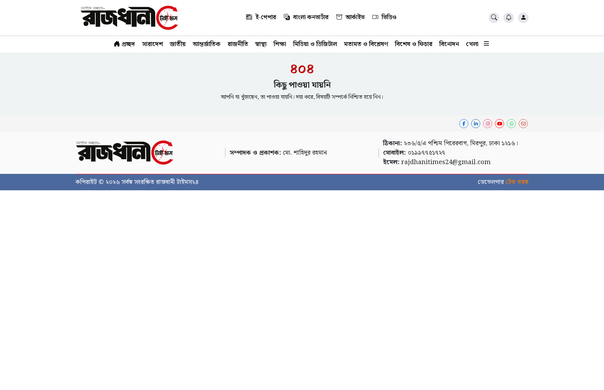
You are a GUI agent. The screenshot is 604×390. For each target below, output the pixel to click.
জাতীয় (178, 44)
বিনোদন (449, 44)
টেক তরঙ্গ (516, 182)
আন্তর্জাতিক (207, 44)
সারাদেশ (152, 44)
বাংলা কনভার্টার (310, 17)
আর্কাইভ (354, 17)
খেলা (472, 44)
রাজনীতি (238, 44)
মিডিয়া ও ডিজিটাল (315, 44)
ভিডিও (388, 17)
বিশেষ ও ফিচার (413, 44)
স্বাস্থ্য (261, 44)
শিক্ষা (280, 44)
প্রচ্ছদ (127, 44)
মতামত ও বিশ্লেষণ (366, 44)
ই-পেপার (265, 17)
